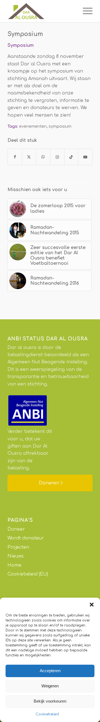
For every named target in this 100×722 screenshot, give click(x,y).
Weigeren (50, 686)
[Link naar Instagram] (57, 157)
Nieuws (16, 556)
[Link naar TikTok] (71, 157)
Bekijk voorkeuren (50, 701)
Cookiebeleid (47, 714)
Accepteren (50, 670)
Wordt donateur (26, 538)
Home (14, 565)
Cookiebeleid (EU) (28, 574)
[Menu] (84, 11)
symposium (60, 126)
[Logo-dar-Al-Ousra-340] (42, 11)
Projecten (18, 547)
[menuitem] (84, 11)
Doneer (16, 529)
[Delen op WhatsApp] (43, 157)
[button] (91, 604)
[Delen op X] (29, 157)
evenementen (33, 126)
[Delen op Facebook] (15, 157)
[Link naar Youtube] (85, 157)
